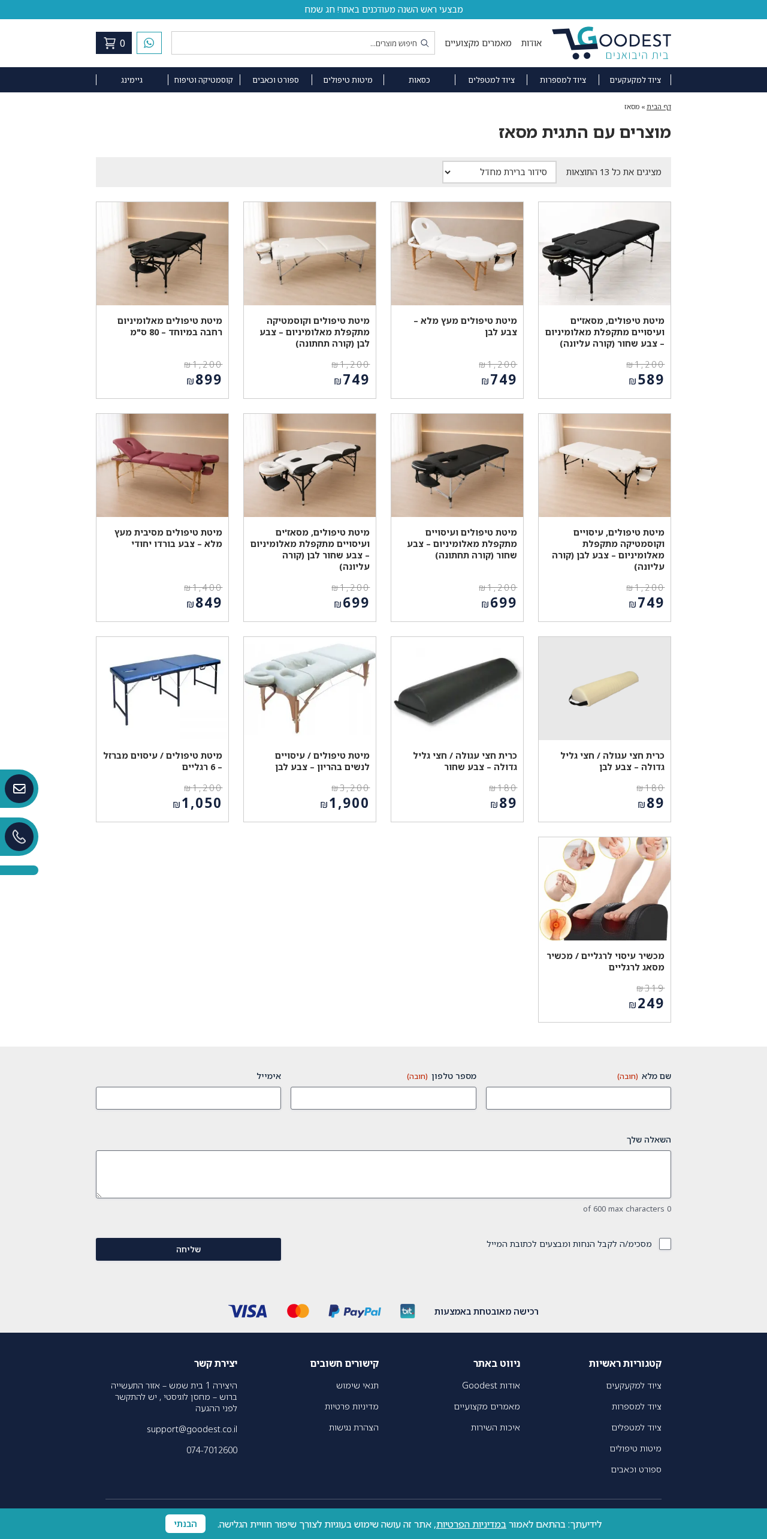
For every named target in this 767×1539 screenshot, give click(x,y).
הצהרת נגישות (354, 1427)
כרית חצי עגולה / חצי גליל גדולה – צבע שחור (465, 761)
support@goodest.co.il (192, 1429)
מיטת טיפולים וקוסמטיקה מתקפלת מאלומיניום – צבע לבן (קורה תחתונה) (314, 332)
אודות (531, 43)
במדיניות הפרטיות (471, 1524)
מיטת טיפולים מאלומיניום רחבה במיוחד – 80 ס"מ (169, 326)
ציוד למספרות (563, 79)
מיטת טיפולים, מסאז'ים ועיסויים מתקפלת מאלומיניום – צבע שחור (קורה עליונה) (605, 332)
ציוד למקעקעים (635, 79)
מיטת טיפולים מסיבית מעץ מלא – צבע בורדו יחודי (168, 538)
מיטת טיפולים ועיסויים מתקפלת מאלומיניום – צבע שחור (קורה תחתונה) (462, 544)
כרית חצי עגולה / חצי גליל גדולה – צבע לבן (612, 761)
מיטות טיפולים (348, 79)
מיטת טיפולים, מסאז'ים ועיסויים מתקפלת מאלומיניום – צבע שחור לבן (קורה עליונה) (310, 549)
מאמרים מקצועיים (478, 43)
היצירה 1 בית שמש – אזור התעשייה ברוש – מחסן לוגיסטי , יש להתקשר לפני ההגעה (174, 1396)
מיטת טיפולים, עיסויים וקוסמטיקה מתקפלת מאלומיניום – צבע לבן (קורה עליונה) (608, 549)
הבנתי (185, 1523)
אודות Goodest (491, 1385)
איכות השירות (495, 1427)
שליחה (188, 1249)
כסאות (419, 79)
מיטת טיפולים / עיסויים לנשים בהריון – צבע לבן (322, 761)
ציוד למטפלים (491, 79)
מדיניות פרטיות (352, 1406)
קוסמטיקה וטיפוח (203, 79)
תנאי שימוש (357, 1385)
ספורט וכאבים (275, 79)
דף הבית (659, 106)
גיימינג (132, 79)
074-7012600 (211, 1450)
